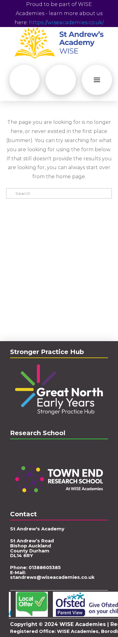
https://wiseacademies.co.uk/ (66, 22)
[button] (24, 80)
